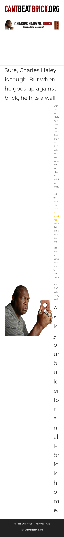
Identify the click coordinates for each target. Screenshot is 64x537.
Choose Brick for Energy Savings (29, 523)
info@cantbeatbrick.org (32, 529)
